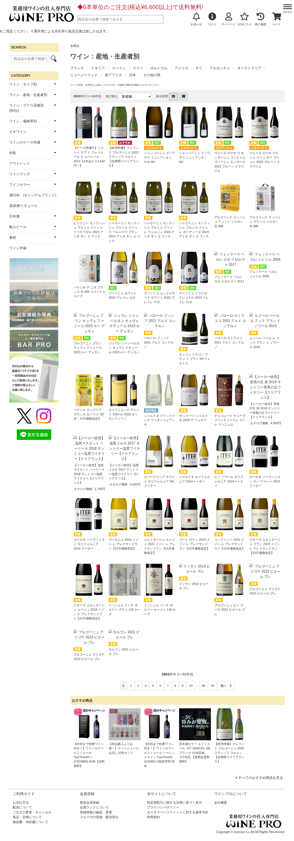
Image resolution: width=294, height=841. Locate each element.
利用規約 (153, 817)
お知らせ (196, 24)
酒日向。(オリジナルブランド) (32, 195)
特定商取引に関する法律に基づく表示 (174, 802)
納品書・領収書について (30, 822)
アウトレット (19, 163)
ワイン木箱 (17, 248)
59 (212, 685)
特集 (12, 153)
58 (203, 685)
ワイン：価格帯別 (23, 121)
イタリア (98, 68)
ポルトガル (158, 68)
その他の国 (151, 75)
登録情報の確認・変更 (96, 812)
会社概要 (220, 802)
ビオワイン (17, 132)
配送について (22, 807)
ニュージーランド (84, 75)
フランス (77, 68)
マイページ (228, 24)
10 (191, 685)
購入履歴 (260, 24)
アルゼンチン (219, 68)
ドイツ (138, 68)
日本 (132, 75)
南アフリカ (113, 75)
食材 (12, 237)
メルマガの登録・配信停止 (99, 817)
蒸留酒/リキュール (23, 206)
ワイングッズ (19, 174)
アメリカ (181, 68)
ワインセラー (19, 184)
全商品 (74, 45)
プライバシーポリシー (163, 807)
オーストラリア (249, 68)
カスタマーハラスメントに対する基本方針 (177, 812)
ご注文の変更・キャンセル (32, 812)
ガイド (212, 24)
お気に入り (245, 24)
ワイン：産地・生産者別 (28, 95)
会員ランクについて (94, 807)
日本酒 (14, 216)
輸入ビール (17, 227)
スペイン (119, 68)
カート (276, 24)
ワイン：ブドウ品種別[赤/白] (26, 108)
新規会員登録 (89, 802)
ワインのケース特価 (24, 142)
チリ (198, 68)
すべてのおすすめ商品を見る (260, 778)
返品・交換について (27, 817)
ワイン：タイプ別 (23, 84)
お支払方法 (21, 802)
